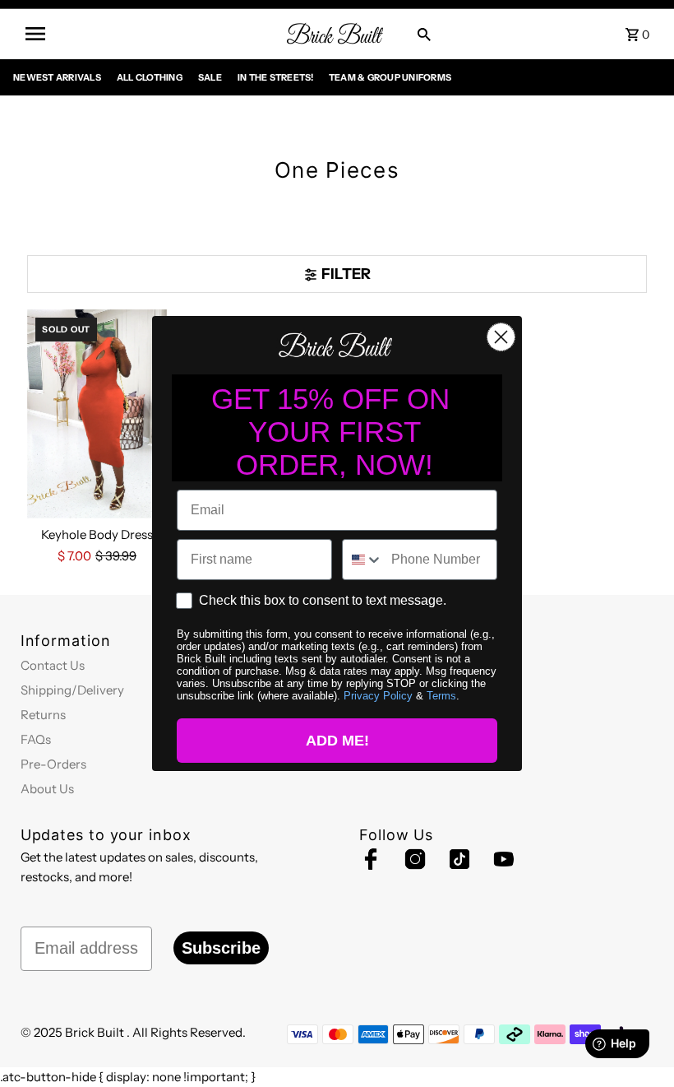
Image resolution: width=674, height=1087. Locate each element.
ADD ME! (337, 740)
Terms (441, 696)
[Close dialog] (501, 337)
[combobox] (363, 559)
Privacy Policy (378, 696)
